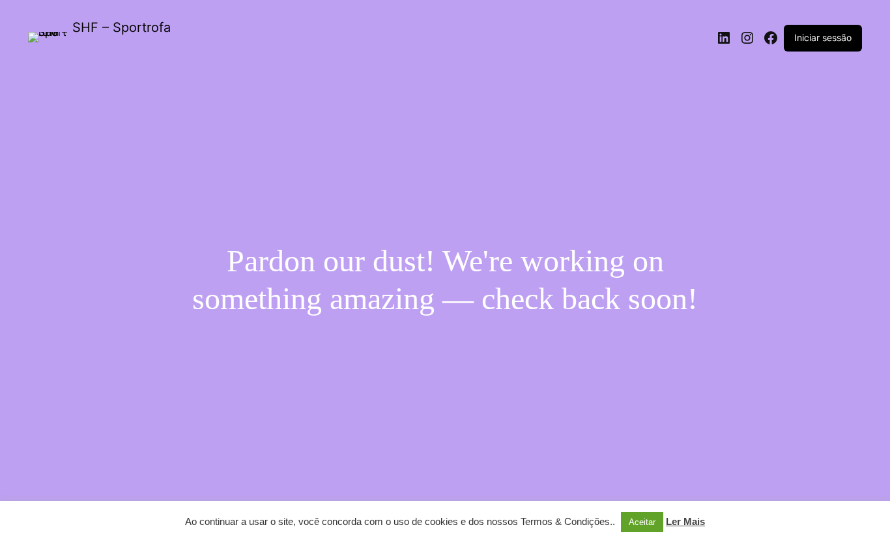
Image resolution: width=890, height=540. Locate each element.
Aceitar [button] (642, 522)
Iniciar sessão (823, 37)
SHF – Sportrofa (121, 27)
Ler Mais (685, 521)
